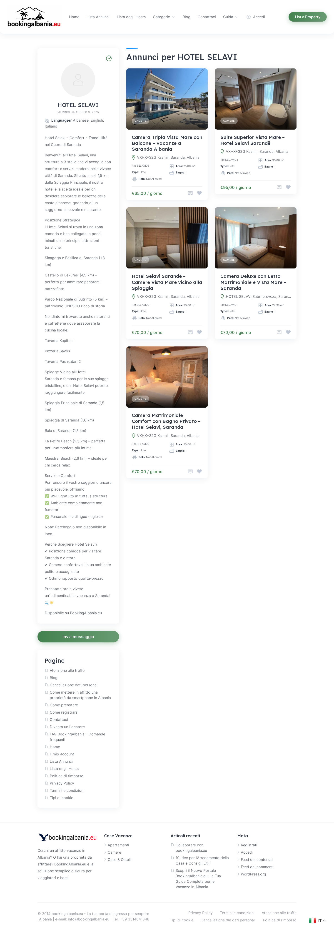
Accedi (247, 852)
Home (74, 17)
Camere (140, 120)
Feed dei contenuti (257, 859)
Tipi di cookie (61, 797)
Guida (228, 17)
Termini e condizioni (67, 790)
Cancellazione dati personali (74, 685)
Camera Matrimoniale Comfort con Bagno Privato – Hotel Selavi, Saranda (166, 421)
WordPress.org (253, 874)
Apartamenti (118, 845)
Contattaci (207, 17)
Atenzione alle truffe (67, 670)
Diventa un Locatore (67, 726)
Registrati (249, 845)
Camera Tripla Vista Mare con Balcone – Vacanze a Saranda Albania (167, 143)
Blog (186, 17)
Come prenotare (64, 705)
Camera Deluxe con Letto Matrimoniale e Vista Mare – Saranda (253, 282)
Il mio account (62, 754)
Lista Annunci (98, 17)
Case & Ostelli (120, 859)
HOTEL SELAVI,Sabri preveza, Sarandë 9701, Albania (258, 296)
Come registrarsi (64, 712)
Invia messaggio (78, 636)
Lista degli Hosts (131, 17)
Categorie (161, 17)
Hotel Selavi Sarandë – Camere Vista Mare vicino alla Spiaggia (167, 282)
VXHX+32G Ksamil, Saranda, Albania (168, 157)
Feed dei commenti (257, 867)
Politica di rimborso (66, 776)
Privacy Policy (62, 783)
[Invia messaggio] (190, 193)
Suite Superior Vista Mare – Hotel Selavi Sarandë (252, 140)
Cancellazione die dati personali (228, 920)
